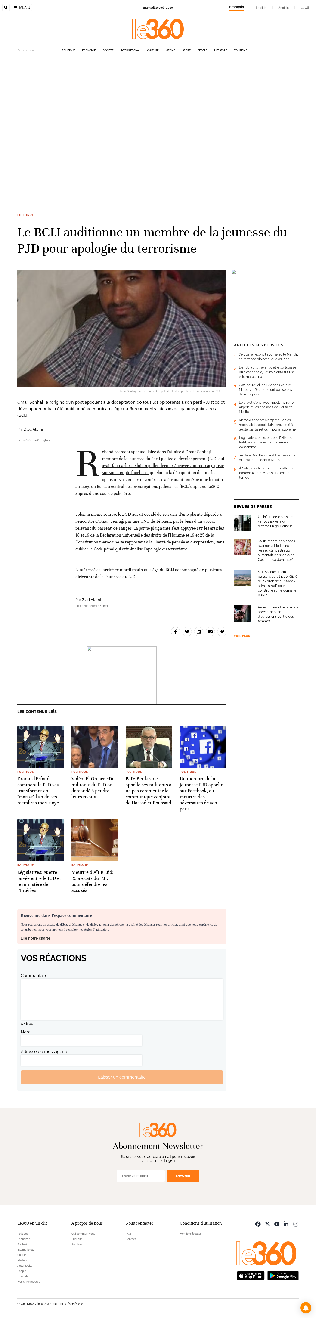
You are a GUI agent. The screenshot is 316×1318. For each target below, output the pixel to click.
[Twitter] (267, 1224)
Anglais (283, 7)
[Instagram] (296, 1224)
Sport (186, 50)
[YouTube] (277, 1224)
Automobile (24, 1265)
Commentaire (34, 975)
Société (108, 50)
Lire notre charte (35, 938)
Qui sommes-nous (83, 1233)
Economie (89, 50)
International (130, 50)
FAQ (128, 1233)
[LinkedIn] (286, 1224)
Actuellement (26, 50)
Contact (131, 1239)
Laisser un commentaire (122, 1077)
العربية (305, 7)
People (202, 50)
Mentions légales (190, 1233)
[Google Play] (283, 1275)
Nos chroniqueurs (28, 1281)
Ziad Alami (33, 429)
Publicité (77, 1239)
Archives (77, 1244)
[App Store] (251, 1275)
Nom (26, 1032)
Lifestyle (220, 50)
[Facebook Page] (258, 1224)
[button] (305, 1307)
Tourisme (240, 50)
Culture (153, 50)
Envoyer (183, 1176)
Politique (68, 50)
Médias (170, 50)
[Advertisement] (139, 125)
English (261, 7)
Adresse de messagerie (44, 1051)
